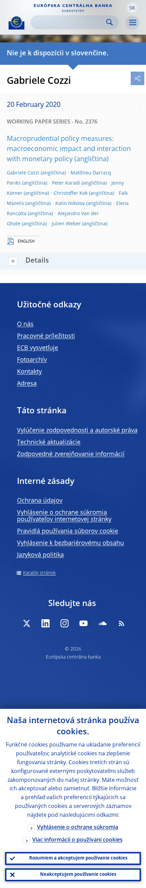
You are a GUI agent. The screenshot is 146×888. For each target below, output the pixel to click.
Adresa (27, 384)
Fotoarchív (32, 360)
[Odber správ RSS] (121, 623)
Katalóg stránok (39, 573)
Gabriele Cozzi (23, 173)
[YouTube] (83, 623)
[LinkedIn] (45, 623)
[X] (26, 623)
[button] (132, 8)
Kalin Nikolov (70, 203)
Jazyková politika (40, 555)
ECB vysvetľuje (37, 348)
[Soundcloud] (102, 623)
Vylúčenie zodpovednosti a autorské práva (77, 431)
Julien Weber (66, 224)
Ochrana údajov (39, 501)
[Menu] (132, 23)
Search (109, 22)
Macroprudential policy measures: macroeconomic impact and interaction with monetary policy (69, 149)
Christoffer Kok (71, 193)
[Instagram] (64, 623)
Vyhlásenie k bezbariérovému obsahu (70, 543)
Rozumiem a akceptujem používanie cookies (78, 858)
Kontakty (29, 372)
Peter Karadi (66, 183)
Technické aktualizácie (48, 442)
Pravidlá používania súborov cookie (67, 531)
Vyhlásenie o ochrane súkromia (77, 827)
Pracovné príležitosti (46, 336)
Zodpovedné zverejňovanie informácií (71, 454)
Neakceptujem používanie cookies (78, 874)
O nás (25, 324)
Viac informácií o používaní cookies (77, 840)
